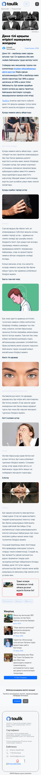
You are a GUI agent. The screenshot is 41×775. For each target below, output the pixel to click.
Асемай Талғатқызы (10, 48)
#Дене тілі (28, 601)
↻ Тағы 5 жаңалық (20, 678)
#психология (7, 601)
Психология (16, 9)
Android (17, 701)
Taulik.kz (5, 100)
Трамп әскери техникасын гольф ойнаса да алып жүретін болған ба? (25, 586)
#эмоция (18, 601)
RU (26, 4)
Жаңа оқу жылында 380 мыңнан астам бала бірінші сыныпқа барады (23, 618)
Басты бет (5, 9)
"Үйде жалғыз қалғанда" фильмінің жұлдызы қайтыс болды (23, 630)
